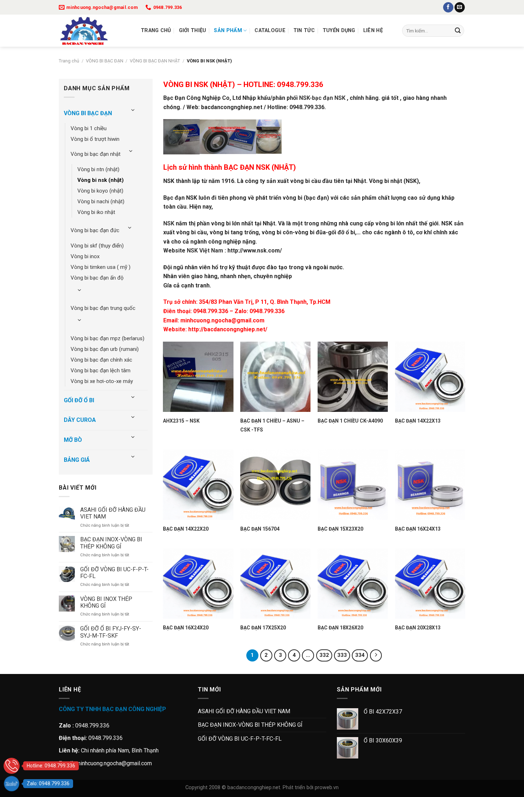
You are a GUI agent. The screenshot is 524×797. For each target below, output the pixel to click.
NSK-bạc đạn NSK (322, 97)
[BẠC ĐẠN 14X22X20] (198, 484)
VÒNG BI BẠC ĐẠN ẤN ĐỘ (97, 278)
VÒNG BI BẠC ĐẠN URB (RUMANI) (105, 349)
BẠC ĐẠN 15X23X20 (340, 529)
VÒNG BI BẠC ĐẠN (104, 60)
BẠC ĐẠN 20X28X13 (418, 627)
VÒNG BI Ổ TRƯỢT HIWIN (95, 139)
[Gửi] (458, 31)
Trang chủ (156, 30)
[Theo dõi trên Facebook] (448, 7)
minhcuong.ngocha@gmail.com (222, 320)
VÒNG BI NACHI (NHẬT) (100, 201)
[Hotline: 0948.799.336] (12, 766)
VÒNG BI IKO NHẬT (96, 212)
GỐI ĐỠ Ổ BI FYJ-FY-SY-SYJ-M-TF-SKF (110, 632)
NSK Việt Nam (205, 250)
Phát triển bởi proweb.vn (311, 788)
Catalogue (270, 30)
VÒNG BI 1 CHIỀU (89, 128)
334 (360, 655)
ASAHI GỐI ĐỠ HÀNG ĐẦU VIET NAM (112, 513)
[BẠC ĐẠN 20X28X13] (430, 583)
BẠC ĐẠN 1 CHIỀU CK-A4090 (350, 421)
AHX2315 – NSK (181, 421)
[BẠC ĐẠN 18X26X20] (353, 583)
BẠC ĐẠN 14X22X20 (186, 529)
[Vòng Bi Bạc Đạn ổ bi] (94, 31)
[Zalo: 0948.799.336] (12, 784)
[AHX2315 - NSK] (198, 377)
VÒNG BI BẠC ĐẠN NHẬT (155, 60)
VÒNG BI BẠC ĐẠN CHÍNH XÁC (101, 360)
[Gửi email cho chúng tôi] (459, 7)
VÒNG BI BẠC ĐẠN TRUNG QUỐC (103, 308)
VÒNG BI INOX (85, 256)
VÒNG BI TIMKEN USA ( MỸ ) (100, 267)
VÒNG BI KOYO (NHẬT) (100, 191)
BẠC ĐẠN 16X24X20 (186, 627)
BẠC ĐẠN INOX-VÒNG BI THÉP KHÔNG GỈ (111, 543)
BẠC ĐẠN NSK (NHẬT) (260, 167)
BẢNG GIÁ (77, 459)
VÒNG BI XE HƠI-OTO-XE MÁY (102, 381)
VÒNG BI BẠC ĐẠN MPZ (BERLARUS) (107, 338)
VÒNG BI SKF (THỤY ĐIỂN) (97, 245)
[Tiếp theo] (376, 655)
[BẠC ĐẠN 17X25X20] (275, 583)
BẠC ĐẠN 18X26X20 (340, 627)
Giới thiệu (192, 30)
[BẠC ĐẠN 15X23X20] (353, 484)
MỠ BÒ (73, 439)
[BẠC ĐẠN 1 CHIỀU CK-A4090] (353, 377)
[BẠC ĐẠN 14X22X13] (430, 377)
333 (342, 655)
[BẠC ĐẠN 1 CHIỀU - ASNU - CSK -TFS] (275, 377)
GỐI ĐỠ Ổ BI (79, 400)
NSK (168, 223)
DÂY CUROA (80, 420)
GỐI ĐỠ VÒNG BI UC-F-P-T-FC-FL (114, 572)
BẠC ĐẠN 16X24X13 (418, 529)
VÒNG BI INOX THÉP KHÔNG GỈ (106, 602)
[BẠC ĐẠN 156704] (275, 484)
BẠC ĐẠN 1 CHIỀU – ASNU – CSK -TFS (272, 425)
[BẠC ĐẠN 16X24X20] (198, 583)
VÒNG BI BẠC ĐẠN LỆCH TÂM (100, 370)
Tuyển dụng (339, 30)
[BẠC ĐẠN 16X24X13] (430, 484)
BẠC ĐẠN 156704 (259, 529)
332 (324, 655)
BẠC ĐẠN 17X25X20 (263, 627)
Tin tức (304, 30)
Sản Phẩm (228, 30)
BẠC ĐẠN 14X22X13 (418, 421)
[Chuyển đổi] (133, 110)
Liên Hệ (373, 30)
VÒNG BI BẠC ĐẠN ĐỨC (95, 230)
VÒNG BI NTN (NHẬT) (98, 169)
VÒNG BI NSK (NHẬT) (100, 180)
